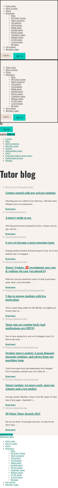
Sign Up (19, 56)
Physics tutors (17, 32)
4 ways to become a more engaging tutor (29, 242)
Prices (8, 11)
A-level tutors (17, 42)
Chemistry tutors (18, 35)
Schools (8, 148)
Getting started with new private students (30, 192)
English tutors (17, 30)
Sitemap (8, 160)
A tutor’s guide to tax (18, 217)
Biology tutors (17, 37)
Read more (10, 209)
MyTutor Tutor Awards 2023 (22, 413)
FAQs (8, 153)
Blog (13, 16)
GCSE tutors (16, 40)
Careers (8, 139)
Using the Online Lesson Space (18, 156)
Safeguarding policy (14, 151)
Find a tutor (11, 6)
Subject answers (12, 144)
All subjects (16, 23)
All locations (16, 25)
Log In (6, 55)
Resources (10, 13)
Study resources (18, 20)
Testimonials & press (14, 158)
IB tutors (15, 44)
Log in (3, 134)
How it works (12, 8)
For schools (11, 47)
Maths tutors (16, 28)
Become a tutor (12, 49)
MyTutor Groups (18, 18)
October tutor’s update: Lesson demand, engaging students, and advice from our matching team (29, 356)
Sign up (11, 134)
